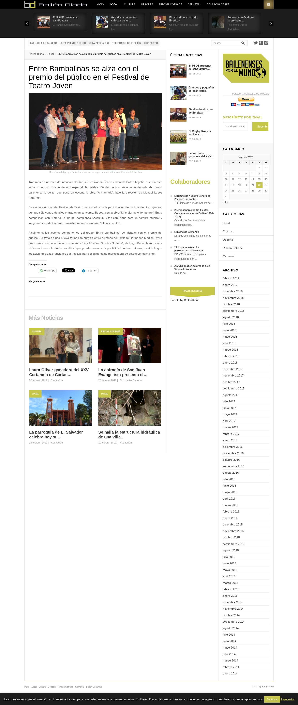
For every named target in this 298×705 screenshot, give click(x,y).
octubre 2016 (231, 459)
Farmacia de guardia (44, 43)
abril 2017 (229, 420)
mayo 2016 (230, 492)
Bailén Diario (36, 54)
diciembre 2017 (233, 369)
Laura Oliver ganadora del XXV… (201, 155)
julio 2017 (229, 401)
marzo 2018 (230, 349)
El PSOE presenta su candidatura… (200, 67)
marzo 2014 (230, 660)
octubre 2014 (231, 615)
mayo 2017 (230, 414)
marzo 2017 (230, 427)
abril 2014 (229, 654)
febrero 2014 (231, 667)
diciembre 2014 (233, 602)
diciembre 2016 (233, 446)
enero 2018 (230, 362)
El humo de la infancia (186, 232)
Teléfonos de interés (126, 43)
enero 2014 (230, 673)
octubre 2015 (231, 537)
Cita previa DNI (99, 43)
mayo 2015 (230, 569)
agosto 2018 (231, 317)
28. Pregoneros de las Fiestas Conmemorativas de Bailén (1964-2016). (194, 213)
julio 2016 (229, 479)
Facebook (261, 42)
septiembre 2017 (233, 388)
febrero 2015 (231, 589)
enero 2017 (230, 440)
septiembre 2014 (233, 621)
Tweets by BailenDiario (184, 300)
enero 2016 (230, 518)
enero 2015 (230, 595)
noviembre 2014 (233, 608)
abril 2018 (229, 343)
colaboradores (218, 4)
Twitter (255, 42)
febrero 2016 (231, 511)
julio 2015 (229, 556)
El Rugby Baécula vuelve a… (200, 133)
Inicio (100, 4)
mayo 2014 (230, 647)
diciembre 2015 (233, 524)
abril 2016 (229, 498)
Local (114, 4)
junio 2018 (229, 330)
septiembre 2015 (233, 543)
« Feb (226, 202)
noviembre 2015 (233, 531)
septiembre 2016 (233, 466)
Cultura (129, 4)
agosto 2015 (231, 550)
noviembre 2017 (233, 375)
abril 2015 (229, 576)
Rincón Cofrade (170, 4)
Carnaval (194, 4)
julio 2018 (229, 323)
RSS (269, 4)
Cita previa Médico (73, 43)
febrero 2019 (231, 278)
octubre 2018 (231, 304)
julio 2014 (229, 634)
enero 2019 (230, 284)
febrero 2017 (231, 433)
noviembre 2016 (233, 453)
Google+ (266, 42)
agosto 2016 (231, 472)
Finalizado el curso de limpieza (201, 111)
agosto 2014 (231, 628)
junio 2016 (229, 485)
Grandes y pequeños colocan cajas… (124, 19)
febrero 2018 (231, 356)
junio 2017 (229, 407)
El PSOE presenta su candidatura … (66, 19)
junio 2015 (229, 563)
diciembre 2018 (233, 291)
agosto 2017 (231, 395)
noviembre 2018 (233, 297)
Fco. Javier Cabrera (131, 380)
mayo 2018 (230, 336)
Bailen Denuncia (94, 687)
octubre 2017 (231, 382)
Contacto (151, 43)
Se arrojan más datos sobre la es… (240, 19)
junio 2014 (229, 641)
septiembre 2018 (233, 310)
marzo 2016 (230, 505)
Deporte (147, 4)
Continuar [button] (272, 699)
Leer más (287, 699)
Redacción (57, 380)
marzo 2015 (230, 582)
